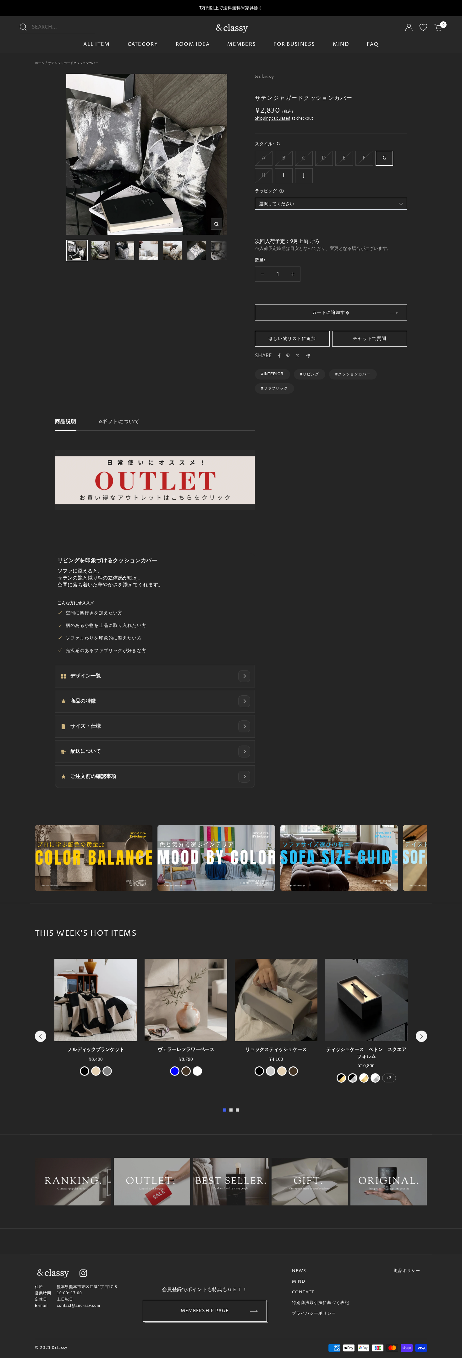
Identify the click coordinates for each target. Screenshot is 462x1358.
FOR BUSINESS (294, 44)
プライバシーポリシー (314, 1313)
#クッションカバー (353, 374)
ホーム (39, 63)
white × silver (375, 1078)
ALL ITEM (96, 44)
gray (107, 1071)
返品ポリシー (407, 1271)
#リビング (309, 374)
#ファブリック (274, 388)
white (197, 1071)
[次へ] (421, 1036)
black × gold (341, 1078)
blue (174, 1071)
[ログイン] (409, 28)
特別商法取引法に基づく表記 (320, 1303)
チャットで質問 (369, 338)
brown (186, 1071)
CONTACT (303, 1292)
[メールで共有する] (308, 356)
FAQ (373, 44)
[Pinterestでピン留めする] (287, 355)
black (84, 1071)
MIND (341, 44)
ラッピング (266, 190)
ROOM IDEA (193, 44)
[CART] (438, 28)
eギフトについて (119, 422)
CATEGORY (143, 44)
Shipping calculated (272, 118)
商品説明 (65, 422)
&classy (264, 76)
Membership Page (205, 1311)
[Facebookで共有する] (279, 355)
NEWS (299, 1271)
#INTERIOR (272, 374)
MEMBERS (241, 44)
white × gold (364, 1078)
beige (95, 1071)
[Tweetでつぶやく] (297, 355)
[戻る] (40, 1036)
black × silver (352, 1078)
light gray (270, 1071)
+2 (389, 1077)
